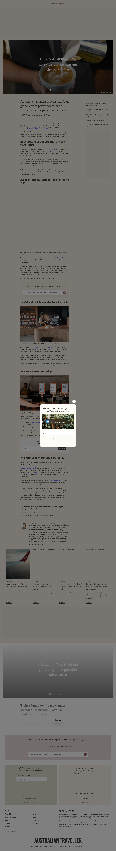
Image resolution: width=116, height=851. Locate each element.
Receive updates (58, 439)
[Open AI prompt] (73, 3)
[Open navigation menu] (42, 3)
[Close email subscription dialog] (74, 401)
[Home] (58, 4)
